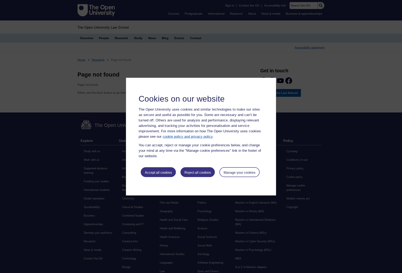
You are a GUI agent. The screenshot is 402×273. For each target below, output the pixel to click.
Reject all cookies (197, 172)
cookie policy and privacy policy (188, 137)
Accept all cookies (158, 172)
